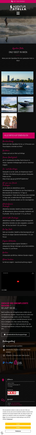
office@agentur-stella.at (16, 404)
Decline (18, 427)
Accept (18, 424)
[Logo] (18, 8)
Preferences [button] (9, 419)
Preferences (18, 431)
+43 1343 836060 (19, 1)
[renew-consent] (2, 433)
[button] (18, 13)
